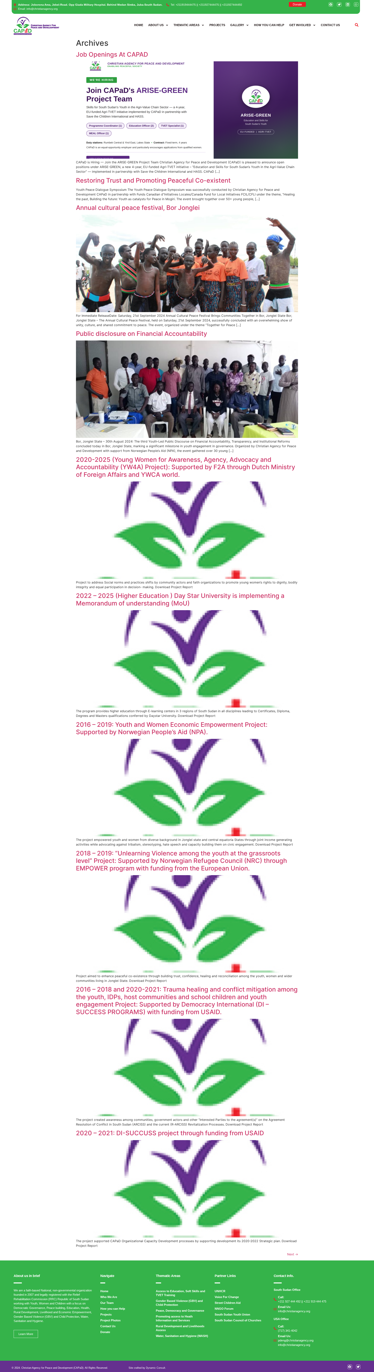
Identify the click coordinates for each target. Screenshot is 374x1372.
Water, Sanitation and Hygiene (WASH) (182, 1336)
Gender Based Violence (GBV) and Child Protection (179, 1302)
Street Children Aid (228, 1302)
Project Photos (110, 1320)
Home (138, 25)
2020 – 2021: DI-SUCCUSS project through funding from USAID (170, 1133)
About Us (156, 25)
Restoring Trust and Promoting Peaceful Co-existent (153, 180)
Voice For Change (227, 1297)
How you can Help (269, 25)
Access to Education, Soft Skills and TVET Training (180, 1293)
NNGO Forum (224, 1308)
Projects (217, 25)
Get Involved (300, 25)
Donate (105, 1332)
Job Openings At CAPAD (112, 54)
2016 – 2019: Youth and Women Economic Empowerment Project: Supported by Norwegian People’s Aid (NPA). (171, 728)
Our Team (107, 1302)
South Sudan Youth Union (232, 1314)
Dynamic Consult (155, 1367)
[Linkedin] (348, 4)
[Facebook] (331, 4)
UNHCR (220, 1291)
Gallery (237, 25)
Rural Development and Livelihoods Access (180, 1328)
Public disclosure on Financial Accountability (141, 333)
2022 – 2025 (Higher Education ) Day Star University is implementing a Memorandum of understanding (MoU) (180, 599)
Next (292, 1254)
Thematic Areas (186, 25)
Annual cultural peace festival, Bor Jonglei (138, 207)
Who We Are (108, 1297)
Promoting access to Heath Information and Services (174, 1318)
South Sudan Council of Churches (238, 1320)
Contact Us (330, 25)
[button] (357, 25)
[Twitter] (339, 4)
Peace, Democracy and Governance (180, 1310)
